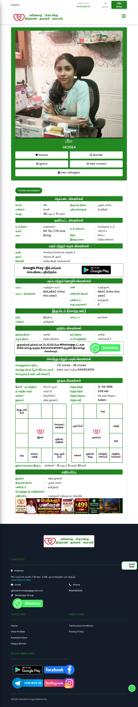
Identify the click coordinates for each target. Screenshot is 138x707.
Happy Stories (18, 643)
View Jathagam (70, 172)
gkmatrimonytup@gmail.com (27, 590)
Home (14, 625)
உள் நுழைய (105, 5)
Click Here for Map (21, 580)
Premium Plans (19, 637)
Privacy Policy (76, 631)
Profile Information (28, 190)
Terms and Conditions (81, 625)
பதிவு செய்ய (119, 5)
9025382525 (83, 6)
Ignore (43, 163)
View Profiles (18, 631)
